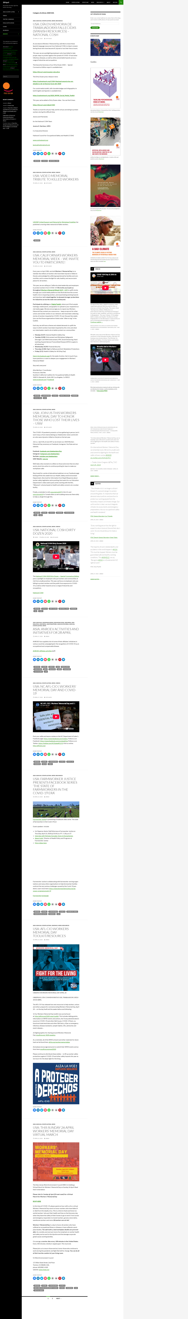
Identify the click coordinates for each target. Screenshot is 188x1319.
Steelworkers (69, 512)
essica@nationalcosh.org (41, 145)
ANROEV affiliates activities (42, 651)
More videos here (41, 843)
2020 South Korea (63, 624)
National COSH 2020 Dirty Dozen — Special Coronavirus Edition (57, 576)
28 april (44, 512)
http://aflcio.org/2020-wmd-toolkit (47, 1016)
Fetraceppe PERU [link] (102, 391)
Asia (58, 666)
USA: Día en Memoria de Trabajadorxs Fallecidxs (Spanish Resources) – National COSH (54, 29)
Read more (101, 112)
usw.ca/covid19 (38, 494)
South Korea (38, 671)
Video (36, 537)
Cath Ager (48, 38)
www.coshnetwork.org (40, 140)
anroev (51, 666)
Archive (115, 2)
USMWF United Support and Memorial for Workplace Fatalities (54, 222)
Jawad (47, 636)
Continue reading (96, 322)
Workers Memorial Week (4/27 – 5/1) (54, 290)
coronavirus (46, 395)
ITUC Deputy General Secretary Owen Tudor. (104, 537)
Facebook (50, 379)
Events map (85, 2)
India (45, 669)
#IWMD (109, 455)
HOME (67, 2)
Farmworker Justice (39, 819)
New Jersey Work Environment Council (46, 1288)
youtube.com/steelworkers (48, 456)
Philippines (67, 669)
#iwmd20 (37, 161)
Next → (59, 1298)
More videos (95, 476)
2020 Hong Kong (59, 622)
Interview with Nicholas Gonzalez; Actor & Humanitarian (54, 836)
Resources (100, 2)
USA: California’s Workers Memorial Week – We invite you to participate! (56, 258)
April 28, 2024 (95, 465)
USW (40, 515)
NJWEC (62, 1288)
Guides (5, 26)
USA (45, 398)
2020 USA (39, 20)
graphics (55, 925)
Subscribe (95, 27)
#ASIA (115, 549)
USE (36, 611)
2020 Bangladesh (47, 622)
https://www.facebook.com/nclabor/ (56, 739)
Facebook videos (72, 911)
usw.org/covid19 (55, 492)
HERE (39, 1201)
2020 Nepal (42, 624)
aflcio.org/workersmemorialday (59, 1042)
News (92, 2)
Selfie (44, 764)
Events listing (76, 2)
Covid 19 (44, 161)
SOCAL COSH (38, 398)
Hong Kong (38, 669)
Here (104, 261)
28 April (6, 2)
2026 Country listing (9, 11)
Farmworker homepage (41, 896)
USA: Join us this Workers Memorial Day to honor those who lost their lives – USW (56, 418)
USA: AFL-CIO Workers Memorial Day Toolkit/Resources (51, 932)
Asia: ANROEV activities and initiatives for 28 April (56, 631)
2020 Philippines (52, 624)
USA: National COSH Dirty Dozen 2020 (54, 531)
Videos (58, 172)
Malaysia (52, 669)
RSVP (35, 1201)
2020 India (68, 622)
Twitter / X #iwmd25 (8, 19)
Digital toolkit (64, 395)
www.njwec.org (44, 1270)
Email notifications (8, 23)
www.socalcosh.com (39, 379)
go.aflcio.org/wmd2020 (48, 1049)
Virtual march (39, 1290)
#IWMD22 (105, 557)
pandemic (75, 395)
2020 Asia (39, 622)
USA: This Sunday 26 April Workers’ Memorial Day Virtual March (53, 1131)
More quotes (95, 579)
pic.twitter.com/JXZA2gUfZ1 (100, 458)
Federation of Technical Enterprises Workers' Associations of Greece (9, 117)
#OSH (100, 560)
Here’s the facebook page (41, 356)
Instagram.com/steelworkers (49, 454)
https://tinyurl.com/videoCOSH (44, 105)
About (108, 2)
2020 (34, 20)
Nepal (59, 669)
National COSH (54, 161)
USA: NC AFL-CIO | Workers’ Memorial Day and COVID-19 (54, 689)
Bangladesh (65, 666)
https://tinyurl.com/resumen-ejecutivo (46, 72)
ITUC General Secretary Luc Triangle (101, 516)
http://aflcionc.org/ (39, 746)
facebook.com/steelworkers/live (51, 451)
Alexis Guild (39, 838)
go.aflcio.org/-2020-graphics (45, 1035)
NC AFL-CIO (70, 761)
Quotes (98, 483)
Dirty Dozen (53, 608)
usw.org (45, 459)
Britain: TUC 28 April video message (101, 469)
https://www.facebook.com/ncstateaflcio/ (54, 741)
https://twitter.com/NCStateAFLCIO (50, 743)
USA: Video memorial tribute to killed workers (56, 177)
